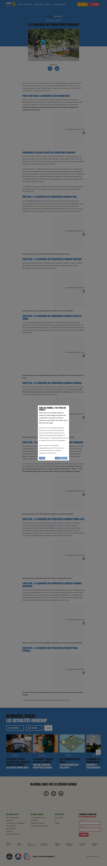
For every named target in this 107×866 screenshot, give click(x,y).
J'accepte (64, 458)
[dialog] (53, 433)
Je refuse (58, 458)
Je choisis (42, 458)
